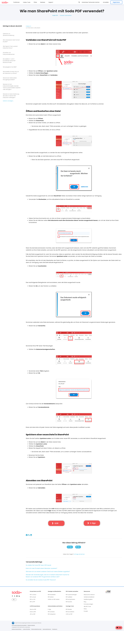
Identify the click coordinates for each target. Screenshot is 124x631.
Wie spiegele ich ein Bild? (10, 67)
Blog (85, 601)
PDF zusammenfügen (71, 594)
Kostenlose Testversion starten (90, 2)
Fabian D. (28, 26)
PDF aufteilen (69, 597)
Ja (69, 547)
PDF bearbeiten (52, 594)
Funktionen (16, 2)
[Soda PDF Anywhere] (17, 592)
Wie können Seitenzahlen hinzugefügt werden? (10, 78)
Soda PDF (55, 15)
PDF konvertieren (70, 611)
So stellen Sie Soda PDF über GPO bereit (38, 565)
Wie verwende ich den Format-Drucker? (11, 40)
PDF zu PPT (32, 601)
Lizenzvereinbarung (47, 629)
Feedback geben (88, 599)
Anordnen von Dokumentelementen (9, 53)
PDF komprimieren (70, 599)
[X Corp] (29, 535)
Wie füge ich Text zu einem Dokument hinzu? (10, 47)
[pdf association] (108, 592)
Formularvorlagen (88, 604)
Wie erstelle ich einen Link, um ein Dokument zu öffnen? (11, 72)
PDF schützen (51, 611)
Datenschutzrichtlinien (17, 629)
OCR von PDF (69, 614)
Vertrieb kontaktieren (89, 597)
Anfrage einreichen (79, 554)
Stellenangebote (31, 625)
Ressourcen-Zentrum (89, 594)
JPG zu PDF (32, 614)
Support (51, 2)
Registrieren (116, 2)
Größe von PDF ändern (53, 599)
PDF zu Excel (33, 597)
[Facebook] (27, 535)
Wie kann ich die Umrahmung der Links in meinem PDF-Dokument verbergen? (11, 95)
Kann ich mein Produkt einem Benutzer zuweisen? (41, 568)
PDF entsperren (52, 614)
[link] (79, 2)
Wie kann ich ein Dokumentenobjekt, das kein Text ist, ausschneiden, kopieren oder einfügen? (11, 86)
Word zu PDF (33, 609)
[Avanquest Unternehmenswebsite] (13, 623)
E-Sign (49, 609)
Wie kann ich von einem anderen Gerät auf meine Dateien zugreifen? (48, 571)
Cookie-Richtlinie (26, 629)
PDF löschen (69, 601)
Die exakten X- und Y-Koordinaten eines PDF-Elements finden (9, 60)
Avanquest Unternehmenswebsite (19, 625)
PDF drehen (51, 597)
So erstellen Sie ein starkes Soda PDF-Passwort (41, 580)
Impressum (54, 629)
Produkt (86, 611)
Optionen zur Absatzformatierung (8, 34)
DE (13, 599)
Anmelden (106, 2)
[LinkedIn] (31, 535)
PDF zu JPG (32, 599)
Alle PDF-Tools (87, 606)
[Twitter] (15, 596)
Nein (78, 547)
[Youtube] (17, 596)
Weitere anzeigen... (8, 101)
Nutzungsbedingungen (36, 629)
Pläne (35, 2)
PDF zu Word (33, 594)
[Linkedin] (19, 596)
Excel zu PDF (33, 611)
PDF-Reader (69, 609)
